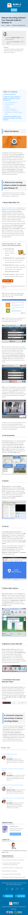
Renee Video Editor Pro (8, 208)
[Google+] (22, 889)
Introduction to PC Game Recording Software (12, 785)
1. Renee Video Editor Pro (11, 102)
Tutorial (10, 882)
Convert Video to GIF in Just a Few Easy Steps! (13, 798)
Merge (16, 265)
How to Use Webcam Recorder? (9, 754)
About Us (19, 884)
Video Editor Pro (14, 826)
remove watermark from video (12, 271)
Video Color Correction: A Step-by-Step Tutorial (14, 877)
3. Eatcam (7, 105)
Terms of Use (22, 882)
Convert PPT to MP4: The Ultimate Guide (12, 867)
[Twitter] (12, 889)
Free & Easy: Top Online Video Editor (12, 874)
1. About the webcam (9, 94)
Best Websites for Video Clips (10, 871)
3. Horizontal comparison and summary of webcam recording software (12, 118)
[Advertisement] (14, 72)
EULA (8, 884)
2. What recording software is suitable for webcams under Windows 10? (12, 98)
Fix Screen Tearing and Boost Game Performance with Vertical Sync (11, 863)
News (6, 882)
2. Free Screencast (9, 104)
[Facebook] (6, 889)
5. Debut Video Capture (10, 109)
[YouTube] (17, 889)
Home (3, 882)
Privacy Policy (13, 884)
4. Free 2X (7, 107)
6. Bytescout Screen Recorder (12, 110)
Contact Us (16, 882)
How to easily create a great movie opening (13, 859)
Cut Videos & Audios (20, 258)
